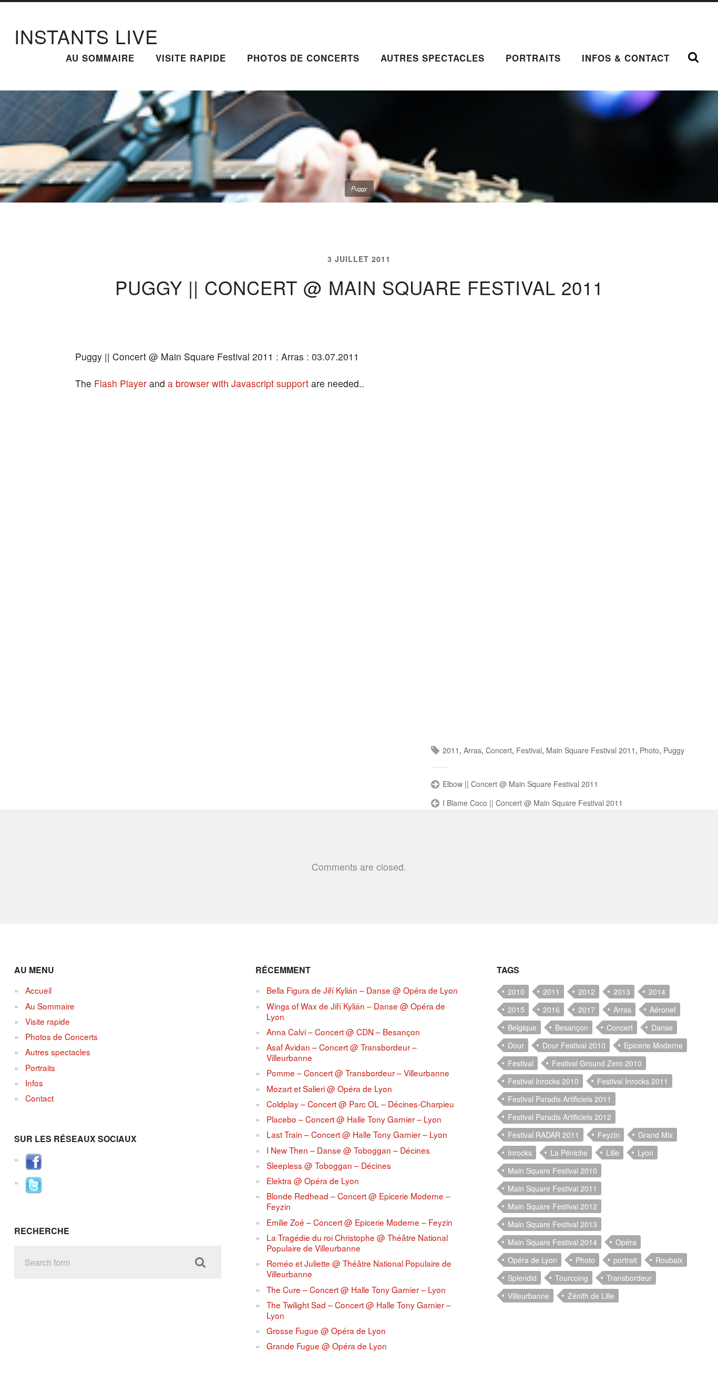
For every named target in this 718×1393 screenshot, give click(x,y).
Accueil (38, 990)
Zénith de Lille (591, 1295)
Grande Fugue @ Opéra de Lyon (326, 1345)
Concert (499, 750)
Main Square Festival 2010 (552, 1170)
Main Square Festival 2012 (552, 1206)
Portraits (533, 58)
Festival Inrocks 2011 (632, 1081)
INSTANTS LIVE (86, 36)
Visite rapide (191, 58)
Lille (612, 1152)
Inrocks (520, 1152)
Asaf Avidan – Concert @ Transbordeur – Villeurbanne (341, 1052)
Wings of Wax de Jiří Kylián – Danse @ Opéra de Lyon (355, 1011)
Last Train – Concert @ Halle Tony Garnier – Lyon (356, 1134)
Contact (39, 1098)
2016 (551, 1009)
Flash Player (120, 383)
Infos (34, 1082)
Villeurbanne (528, 1295)
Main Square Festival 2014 (552, 1242)
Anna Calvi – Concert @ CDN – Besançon (343, 1031)
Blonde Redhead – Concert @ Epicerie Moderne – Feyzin (358, 1201)
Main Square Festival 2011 (590, 750)
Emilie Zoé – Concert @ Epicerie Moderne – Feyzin (359, 1222)
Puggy (673, 750)
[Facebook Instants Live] (33, 1167)
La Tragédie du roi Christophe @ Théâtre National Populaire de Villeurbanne (357, 1243)
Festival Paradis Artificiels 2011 (559, 1099)
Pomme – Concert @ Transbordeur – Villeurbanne (357, 1072)
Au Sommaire (100, 58)
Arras (472, 750)
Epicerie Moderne (653, 1045)
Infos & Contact (626, 58)
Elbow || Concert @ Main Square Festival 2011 (520, 784)
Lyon (645, 1152)
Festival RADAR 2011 (543, 1134)
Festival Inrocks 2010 (543, 1081)
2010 (516, 991)
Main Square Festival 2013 (552, 1224)
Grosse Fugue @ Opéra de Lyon (326, 1330)
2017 (586, 1009)
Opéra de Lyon (532, 1260)
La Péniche (569, 1152)
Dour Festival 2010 (574, 1045)
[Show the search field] (693, 57)
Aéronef (663, 1009)
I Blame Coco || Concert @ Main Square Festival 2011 (533, 803)
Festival (529, 750)
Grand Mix (655, 1134)
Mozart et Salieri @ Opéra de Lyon (329, 1088)
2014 (657, 991)
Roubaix (669, 1260)
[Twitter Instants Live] (33, 1190)
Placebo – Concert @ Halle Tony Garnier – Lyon (354, 1119)
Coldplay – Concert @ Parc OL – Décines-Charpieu (360, 1103)
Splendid (522, 1278)
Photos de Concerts (303, 58)
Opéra (626, 1242)
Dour (516, 1045)
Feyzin (609, 1134)
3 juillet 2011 (359, 259)
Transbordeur (629, 1278)
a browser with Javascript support (238, 383)
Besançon (571, 1027)
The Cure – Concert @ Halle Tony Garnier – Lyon (356, 1289)
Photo (649, 750)
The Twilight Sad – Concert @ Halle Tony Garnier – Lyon (358, 1310)
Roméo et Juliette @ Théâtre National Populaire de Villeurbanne (359, 1268)
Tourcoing (571, 1278)
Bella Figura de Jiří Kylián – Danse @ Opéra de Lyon (362, 990)
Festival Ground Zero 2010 (597, 1063)
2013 (621, 991)
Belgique (522, 1027)
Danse (662, 1027)
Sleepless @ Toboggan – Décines (328, 1165)
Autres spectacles (433, 58)
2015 (516, 1009)
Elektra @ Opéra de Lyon (312, 1180)
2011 (451, 750)
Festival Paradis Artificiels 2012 (559, 1117)
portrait (625, 1260)
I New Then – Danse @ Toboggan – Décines (348, 1150)
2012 (586, 991)
